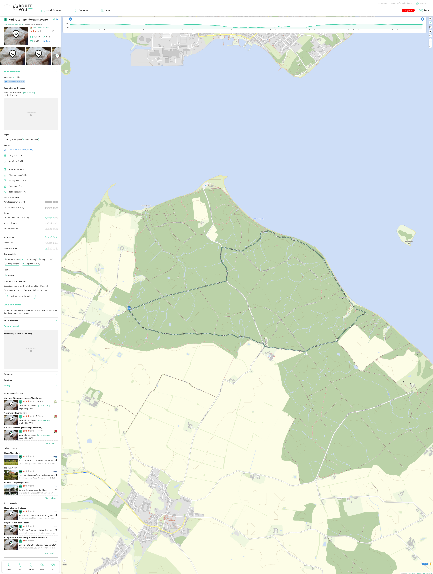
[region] (247, 295)
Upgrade (408, 10)
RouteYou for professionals (401, 3)
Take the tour (382, 3)
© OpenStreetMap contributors (424, 573)
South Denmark (31, 139)
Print (19, 569)
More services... (51, 553)
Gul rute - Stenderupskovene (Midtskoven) (23, 398)
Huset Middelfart (12, 453)
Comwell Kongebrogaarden (16, 482)
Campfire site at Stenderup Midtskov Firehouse (25, 537)
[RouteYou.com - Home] (22, 8)
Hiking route (7, 24)
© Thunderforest (410, 573)
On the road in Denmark (41, 28)
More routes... (52, 443)
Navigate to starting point (21, 296)
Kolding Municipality (13, 139)
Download (31, 569)
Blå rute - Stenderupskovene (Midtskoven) (23, 427)
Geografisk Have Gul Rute (15, 413)
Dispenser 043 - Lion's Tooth (16, 523)
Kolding (21, 24)
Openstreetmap (28, 92)
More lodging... (51, 498)
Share (42, 569)
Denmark (15, 24)
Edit (53, 569)
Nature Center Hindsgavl (15, 508)
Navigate (8, 569)
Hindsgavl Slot (10, 468)
